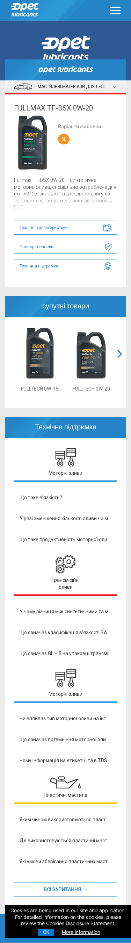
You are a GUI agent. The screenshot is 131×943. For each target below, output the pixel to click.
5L (63, 139)
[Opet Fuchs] (26, 18)
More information (81, 932)
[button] (120, 362)
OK (46, 932)
